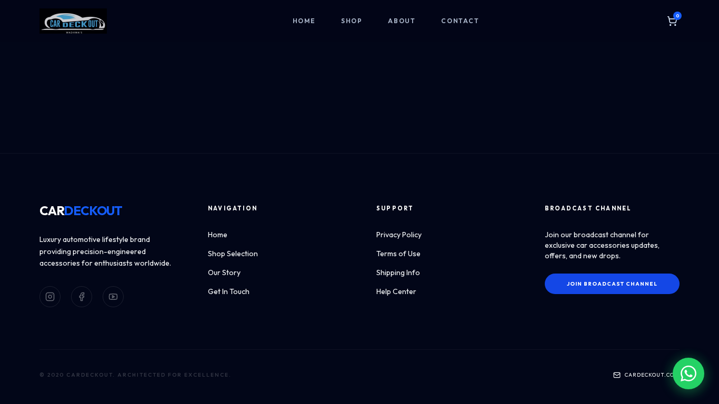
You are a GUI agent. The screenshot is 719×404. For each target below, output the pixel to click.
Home (304, 21)
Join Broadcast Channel (612, 283)
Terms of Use (398, 253)
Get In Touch (228, 291)
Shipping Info (398, 272)
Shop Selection (233, 253)
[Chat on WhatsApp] (688, 373)
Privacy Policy (399, 234)
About (402, 21)
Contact (460, 21)
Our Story (224, 272)
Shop (352, 21)
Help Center (396, 291)
